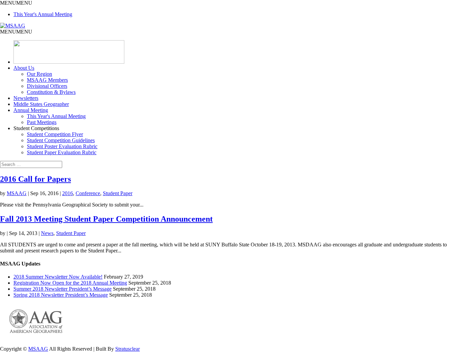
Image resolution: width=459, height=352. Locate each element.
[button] (16, 3)
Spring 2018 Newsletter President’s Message (60, 295)
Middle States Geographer (41, 104)
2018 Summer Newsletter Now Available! (57, 277)
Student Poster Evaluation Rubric (62, 146)
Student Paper (117, 193)
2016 (67, 193)
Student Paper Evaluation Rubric (61, 152)
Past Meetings (41, 122)
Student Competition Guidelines (61, 140)
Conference (88, 193)
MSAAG (17, 193)
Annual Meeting (30, 110)
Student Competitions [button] (36, 128)
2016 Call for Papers (35, 179)
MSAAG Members (47, 80)
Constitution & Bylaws (51, 92)
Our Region (39, 74)
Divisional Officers (47, 86)
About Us (23, 68)
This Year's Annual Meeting (42, 14)
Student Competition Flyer (55, 134)
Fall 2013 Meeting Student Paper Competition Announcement (106, 219)
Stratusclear (127, 349)
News (47, 233)
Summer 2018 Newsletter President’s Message (62, 289)
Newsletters (25, 98)
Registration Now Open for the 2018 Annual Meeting (70, 283)
